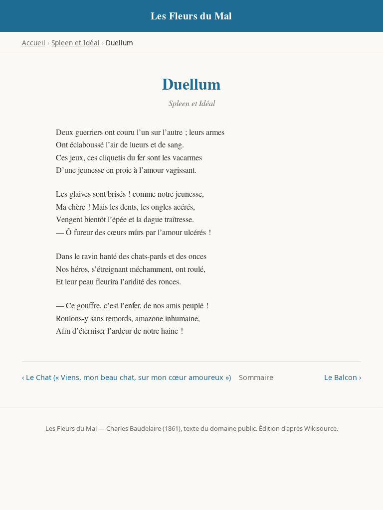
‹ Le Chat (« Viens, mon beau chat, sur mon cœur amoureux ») (126, 377)
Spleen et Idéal (75, 42)
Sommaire (256, 377)
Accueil (33, 42)
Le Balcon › (342, 377)
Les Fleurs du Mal (191, 15)
